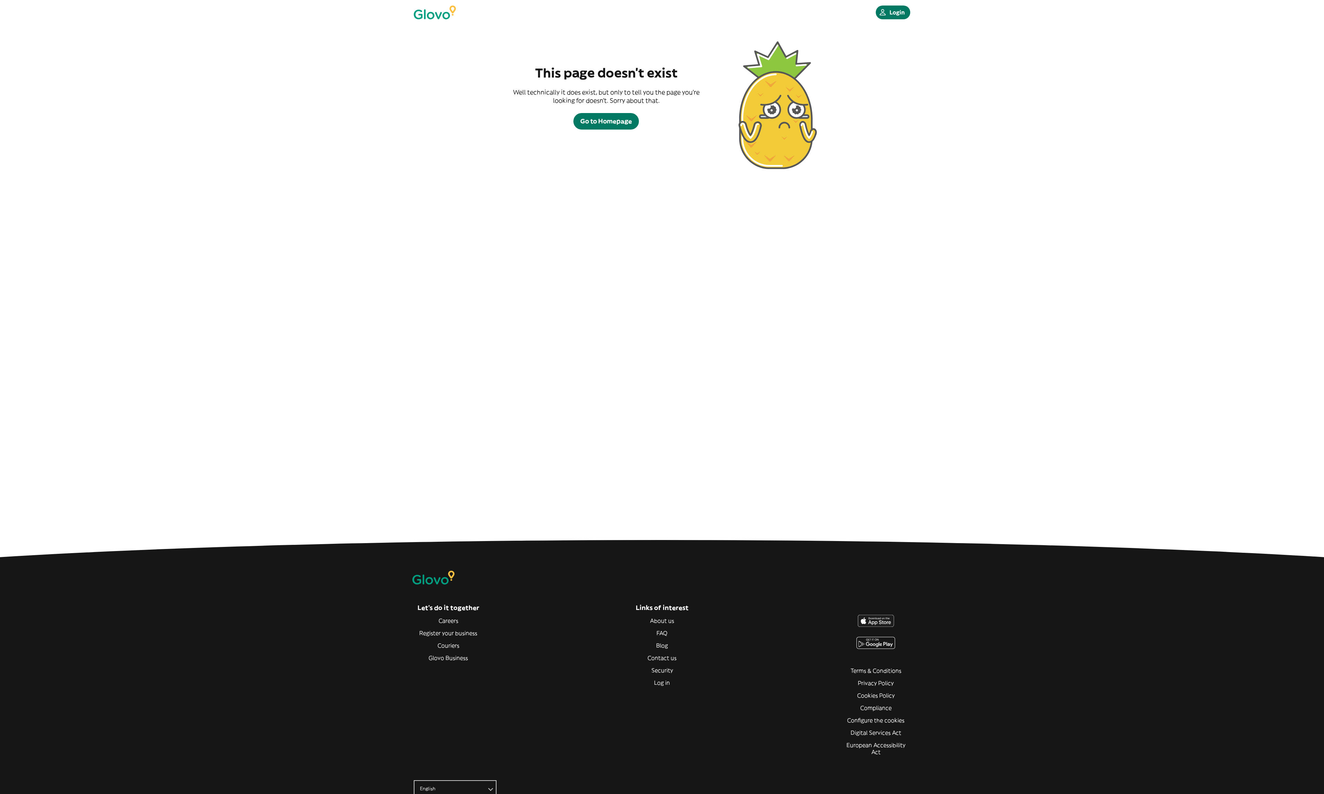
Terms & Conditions (876, 670)
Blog (662, 645)
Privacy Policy (876, 683)
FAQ (662, 633)
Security (662, 670)
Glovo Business (448, 657)
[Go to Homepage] (435, 12)
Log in (662, 682)
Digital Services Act (876, 732)
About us (662, 620)
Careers (448, 620)
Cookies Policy (876, 695)
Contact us (662, 657)
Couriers (448, 645)
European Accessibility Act (875, 748)
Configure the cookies (875, 720)
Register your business (448, 633)
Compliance (876, 707)
